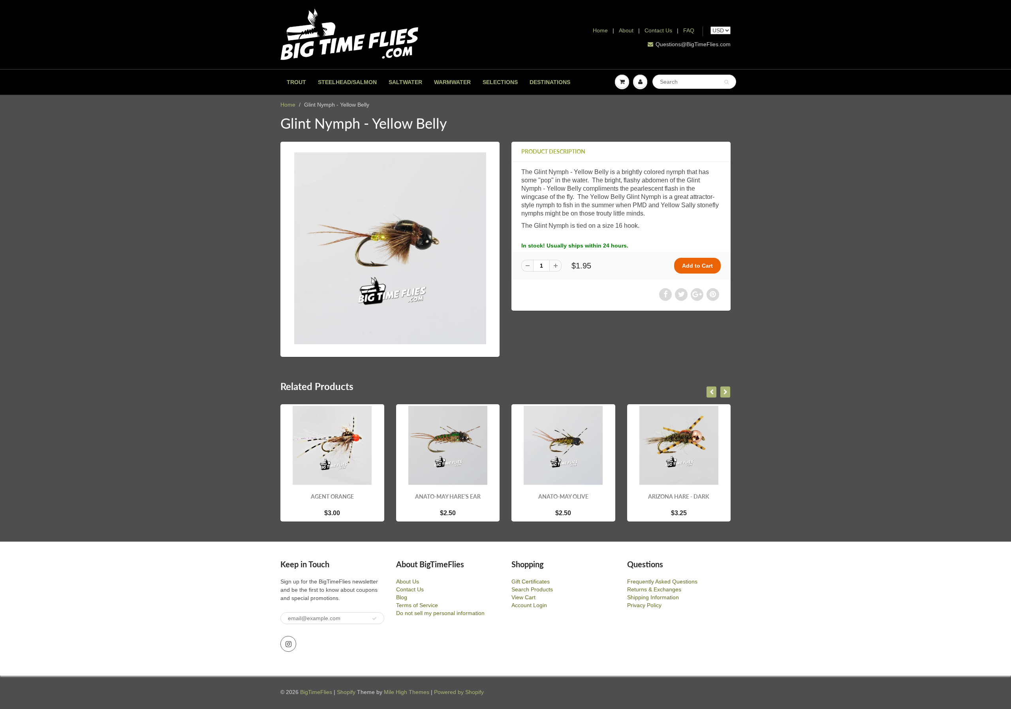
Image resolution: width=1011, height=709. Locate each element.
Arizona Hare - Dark (678, 496)
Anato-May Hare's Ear (448, 496)
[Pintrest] (713, 294)
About (627, 30)
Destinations (550, 82)
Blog (401, 597)
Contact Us (658, 30)
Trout (296, 82)
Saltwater (405, 82)
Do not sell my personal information (440, 613)
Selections (500, 82)
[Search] (726, 82)
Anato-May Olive (563, 496)
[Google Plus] (697, 294)
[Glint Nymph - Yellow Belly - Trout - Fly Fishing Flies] (390, 248)
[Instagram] (288, 644)
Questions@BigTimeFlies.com (693, 44)
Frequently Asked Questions (662, 581)
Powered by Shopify (459, 692)
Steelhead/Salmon (347, 82)
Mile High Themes (406, 692)
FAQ (688, 30)
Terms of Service (417, 605)
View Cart (523, 597)
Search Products (532, 589)
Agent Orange (332, 496)
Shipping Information (653, 597)
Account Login (529, 605)
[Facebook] (665, 294)
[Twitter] (681, 294)
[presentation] (711, 392)
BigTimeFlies (316, 692)
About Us (407, 581)
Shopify (346, 692)
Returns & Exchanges (654, 589)
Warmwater (452, 82)
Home (600, 30)
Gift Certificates (530, 581)
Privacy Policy (644, 605)
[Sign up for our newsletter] (374, 618)
